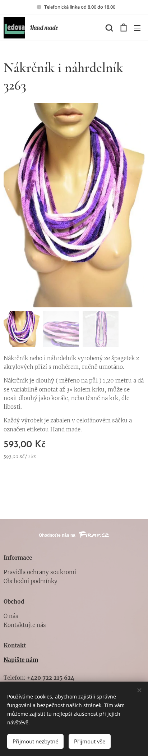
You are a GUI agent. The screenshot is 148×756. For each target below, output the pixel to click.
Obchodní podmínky (30, 581)
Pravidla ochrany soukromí (40, 572)
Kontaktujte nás (25, 625)
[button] (108, 28)
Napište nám (21, 659)
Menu (137, 27)
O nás (11, 616)
